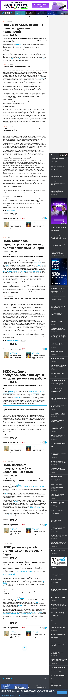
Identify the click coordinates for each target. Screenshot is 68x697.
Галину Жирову (17, 397)
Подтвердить (62, 692)
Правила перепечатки (41, 682)
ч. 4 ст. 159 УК (15, 599)
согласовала (29, 274)
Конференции (15, 17)
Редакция (5, 682)
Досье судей (26, 17)
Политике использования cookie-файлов (10, 695)
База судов (37, 17)
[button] (11, 35)
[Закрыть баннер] (27, 684)
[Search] (47, 17)
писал (6, 493)
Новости (54, 155)
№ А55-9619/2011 (40, 78)
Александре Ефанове (22, 46)
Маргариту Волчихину (37, 612)
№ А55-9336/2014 (27, 84)
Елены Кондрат (37, 262)
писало (22, 597)
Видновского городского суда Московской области (17, 613)
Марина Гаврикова (14, 391)
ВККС (23, 340)
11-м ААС (16, 501)
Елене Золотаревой (41, 570)
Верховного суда (7, 274)
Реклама (22, 682)
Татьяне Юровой (7, 573)
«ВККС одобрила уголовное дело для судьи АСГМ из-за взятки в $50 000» (22, 271)
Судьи (5, 64)
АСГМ (7, 265)
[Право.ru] (7, 678)
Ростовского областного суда (25, 571)
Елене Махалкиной (38, 265)
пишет (36, 602)
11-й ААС (44, 59)
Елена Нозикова (11, 210)
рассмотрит (29, 567)
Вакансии (30, 682)
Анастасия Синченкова (13, 340)
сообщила (18, 44)
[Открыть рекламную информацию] (65, 223)
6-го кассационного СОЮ (38, 46)
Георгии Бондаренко (18, 573)
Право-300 (4, 17)
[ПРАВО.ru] (7, 13)
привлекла (36, 393)
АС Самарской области (16, 59)
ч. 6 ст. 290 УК (38, 577)
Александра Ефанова (22, 486)
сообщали (21, 605)
